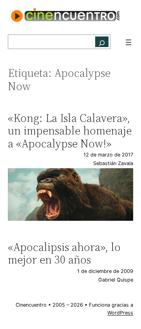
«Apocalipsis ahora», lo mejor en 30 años (64, 253)
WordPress (120, 313)
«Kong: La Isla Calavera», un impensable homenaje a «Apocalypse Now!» (70, 131)
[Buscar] (101, 41)
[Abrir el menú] (128, 42)
